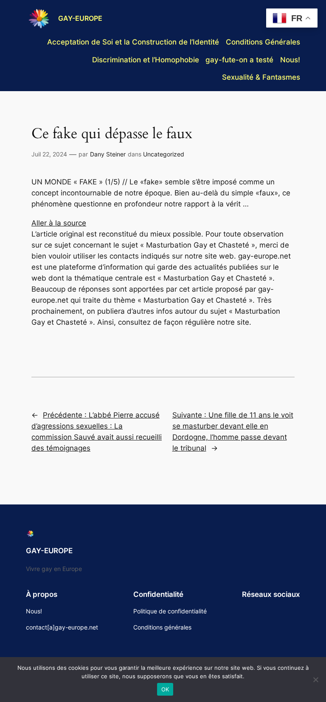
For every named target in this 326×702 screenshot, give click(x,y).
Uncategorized (163, 154)
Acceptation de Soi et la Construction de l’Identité (133, 42)
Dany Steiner (108, 154)
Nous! (290, 60)
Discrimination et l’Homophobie (145, 60)
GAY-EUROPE (80, 18)
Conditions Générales (263, 42)
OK (165, 689)
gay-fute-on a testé (239, 60)
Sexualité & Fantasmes (261, 77)
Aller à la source (58, 223)
